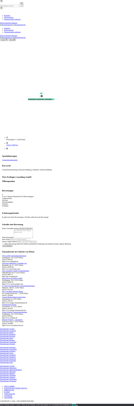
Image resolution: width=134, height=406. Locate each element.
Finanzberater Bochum (7, 336)
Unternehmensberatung (9, 160)
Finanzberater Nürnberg (8, 375)
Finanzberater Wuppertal (8, 381)
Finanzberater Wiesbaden (8, 379)
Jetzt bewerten (7, 246)
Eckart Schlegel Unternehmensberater (14, 312)
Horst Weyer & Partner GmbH (12, 278)
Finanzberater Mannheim (8, 368)
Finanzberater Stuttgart (7, 377)
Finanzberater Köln (6, 362)
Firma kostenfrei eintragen (8, 36)
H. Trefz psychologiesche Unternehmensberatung (18, 286)
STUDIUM (8, 396)
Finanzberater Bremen (7, 340)
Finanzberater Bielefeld (7, 334)
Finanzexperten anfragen (12, 32)
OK (74, 405)
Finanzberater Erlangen (7, 351)
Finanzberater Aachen (7, 329)
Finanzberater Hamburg (8, 357)
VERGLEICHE (9, 394)
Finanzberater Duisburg (8, 347)
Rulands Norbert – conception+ (12, 320)
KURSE (7, 392)
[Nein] (77, 405)
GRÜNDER (8, 397)
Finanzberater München (8, 372)
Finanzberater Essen (6, 353)
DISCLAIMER (9, 386)
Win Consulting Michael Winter (12, 291)
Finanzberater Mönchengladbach (11, 370)
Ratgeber (7, 28)
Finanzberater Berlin (7, 333)
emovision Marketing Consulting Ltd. (14, 263)
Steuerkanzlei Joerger (9, 305)
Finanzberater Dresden (7, 344)
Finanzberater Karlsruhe (8, 361)
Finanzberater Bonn (6, 338)
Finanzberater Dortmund (8, 342)
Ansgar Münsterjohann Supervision (14, 297)
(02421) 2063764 (12, 145)
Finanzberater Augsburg (8, 331)
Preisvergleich (9, 30)
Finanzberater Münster (7, 373)
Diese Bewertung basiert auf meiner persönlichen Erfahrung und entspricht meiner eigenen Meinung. (38, 244)
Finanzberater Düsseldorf (8, 349)
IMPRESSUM (9, 390)
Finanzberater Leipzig (7, 366)
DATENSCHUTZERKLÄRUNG (15, 388)
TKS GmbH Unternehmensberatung (14, 256)
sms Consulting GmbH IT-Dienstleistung (15, 271)
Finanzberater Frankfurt (8, 355)
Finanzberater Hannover (8, 359)
